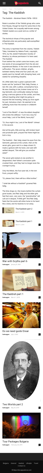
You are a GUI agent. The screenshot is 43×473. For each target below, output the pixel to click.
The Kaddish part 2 (24, 209)
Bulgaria (6, 463)
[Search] (39, 3)
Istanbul (21, 463)
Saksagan (5, 264)
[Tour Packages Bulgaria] (21, 425)
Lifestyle (29, 463)
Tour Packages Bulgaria (15, 441)
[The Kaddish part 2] (8, 210)
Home (4, 9)
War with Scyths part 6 (14, 261)
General (13, 463)
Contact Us (21, 466)
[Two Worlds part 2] (21, 370)
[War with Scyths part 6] (21, 245)
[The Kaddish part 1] (8, 223)
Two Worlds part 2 (12, 404)
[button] (4, 3)
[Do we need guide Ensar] (21, 315)
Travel (36, 463)
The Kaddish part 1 (24, 221)
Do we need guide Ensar (15, 331)
